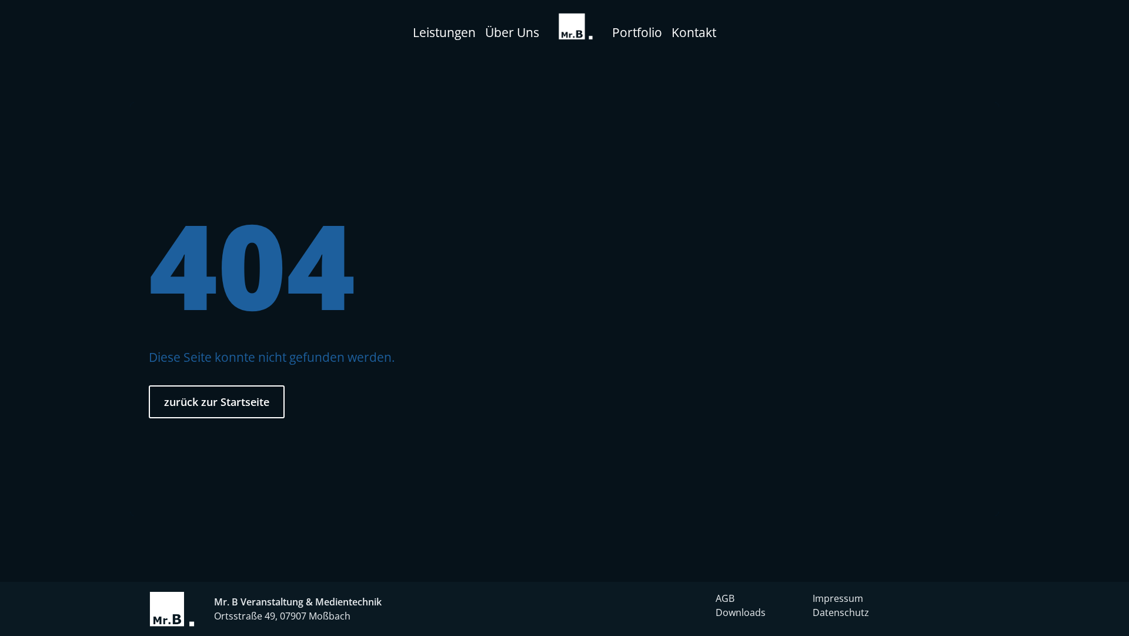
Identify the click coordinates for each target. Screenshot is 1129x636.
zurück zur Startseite (216, 402)
